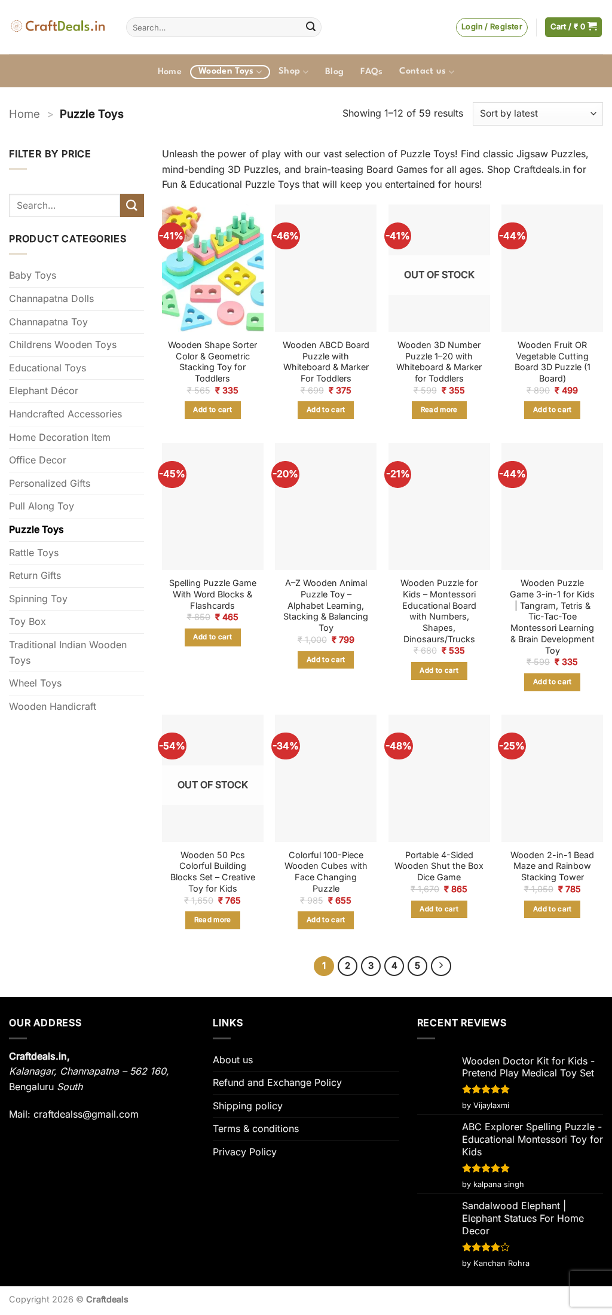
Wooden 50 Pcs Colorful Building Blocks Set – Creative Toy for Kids (212, 871)
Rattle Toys (34, 553)
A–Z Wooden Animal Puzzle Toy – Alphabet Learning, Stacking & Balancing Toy (325, 605)
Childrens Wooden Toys (63, 344)
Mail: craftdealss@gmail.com (74, 1114)
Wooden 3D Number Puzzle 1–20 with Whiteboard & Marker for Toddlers (439, 361)
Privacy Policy (245, 1152)
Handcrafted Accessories (65, 414)
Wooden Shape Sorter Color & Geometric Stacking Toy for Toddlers (212, 361)
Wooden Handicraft (52, 706)
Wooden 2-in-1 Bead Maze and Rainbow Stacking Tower (552, 866)
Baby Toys (32, 275)
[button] (492, 27)
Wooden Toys (226, 71)
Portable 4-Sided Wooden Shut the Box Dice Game (439, 866)
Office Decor (37, 460)
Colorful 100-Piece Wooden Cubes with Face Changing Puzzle (326, 871)
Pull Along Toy (41, 506)
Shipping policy (248, 1106)
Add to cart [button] (212, 409)
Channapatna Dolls (51, 298)
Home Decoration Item (60, 437)
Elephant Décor (43, 390)
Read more (439, 409)
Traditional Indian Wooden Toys (68, 652)
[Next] (441, 966)
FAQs (371, 72)
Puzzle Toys (36, 529)
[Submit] (311, 27)
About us (233, 1060)
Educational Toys (47, 368)
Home (170, 72)
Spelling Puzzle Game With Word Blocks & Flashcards (212, 594)
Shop (289, 71)
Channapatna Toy (48, 322)
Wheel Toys (35, 683)
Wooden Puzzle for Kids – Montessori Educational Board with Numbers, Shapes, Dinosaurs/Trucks (439, 611)
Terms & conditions (256, 1128)
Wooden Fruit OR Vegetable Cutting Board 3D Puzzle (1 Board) (552, 361)
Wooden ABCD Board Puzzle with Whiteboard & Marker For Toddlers (326, 361)
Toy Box (27, 621)
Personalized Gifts (49, 483)
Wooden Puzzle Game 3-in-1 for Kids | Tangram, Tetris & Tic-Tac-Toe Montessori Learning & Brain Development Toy (552, 616)
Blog (334, 72)
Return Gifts (35, 575)
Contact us (422, 71)
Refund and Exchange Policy (277, 1082)
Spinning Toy (38, 599)
